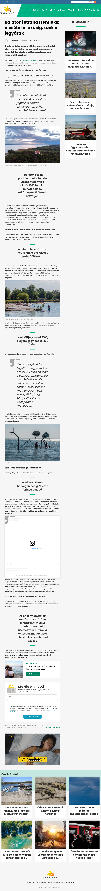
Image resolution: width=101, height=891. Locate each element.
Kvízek (56, 10)
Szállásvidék (90, 10)
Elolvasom (33, 674)
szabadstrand (10, 727)
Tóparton (72, 10)
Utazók (81, 10)
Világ (43, 10)
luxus (48, 725)
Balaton (15, 725)
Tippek (49, 10)
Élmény (63, 10)
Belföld (36, 10)
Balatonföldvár (26, 725)
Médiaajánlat (70, 883)
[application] (32, 749)
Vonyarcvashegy (29, 727)
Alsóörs (8, 725)
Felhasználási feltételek (55, 883)
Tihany (19, 727)
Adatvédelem (41, 883)
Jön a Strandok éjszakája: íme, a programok (41, 668)
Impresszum (31, 883)
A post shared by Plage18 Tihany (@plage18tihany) (32, 575)
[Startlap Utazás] (8, 10)
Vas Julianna (13, 41)
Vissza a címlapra (53, 727)
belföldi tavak (39, 725)
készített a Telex (29, 60)
